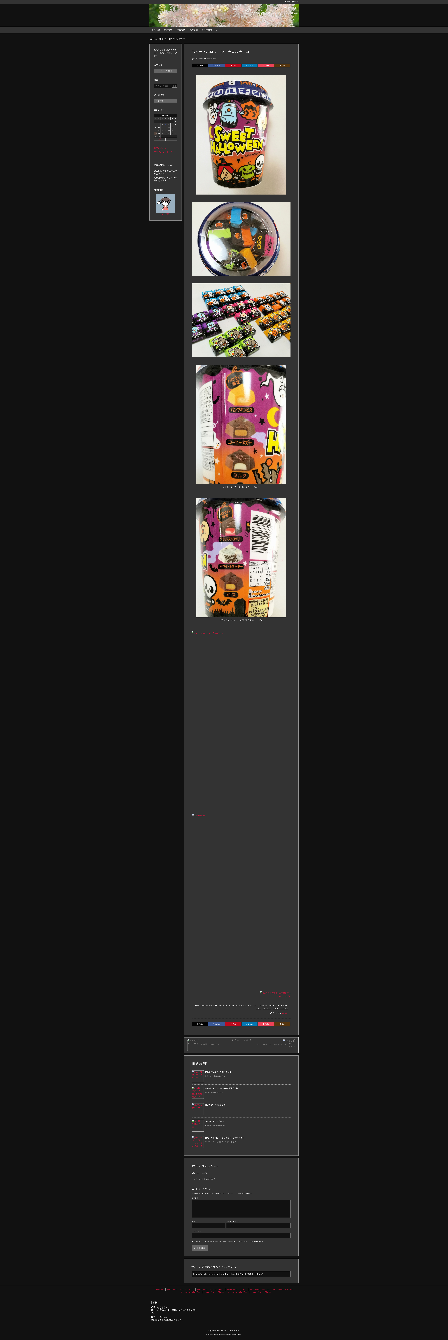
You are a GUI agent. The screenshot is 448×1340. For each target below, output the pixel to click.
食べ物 (163, 39)
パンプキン (267, 1008)
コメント (195, 1198)
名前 (194, 1221)
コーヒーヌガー (281, 1005)
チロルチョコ (241, 1005)
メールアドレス (232, 1221)
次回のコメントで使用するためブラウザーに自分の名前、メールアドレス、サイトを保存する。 (230, 1241)
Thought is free (236, 1334)
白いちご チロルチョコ (215, 1105)
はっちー (285, 1013)
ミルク (258, 1008)
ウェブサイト (197, 1231)
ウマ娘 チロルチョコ (214, 1121)
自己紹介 (165, 214)
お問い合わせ (160, 148)
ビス (256, 1005)
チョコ (250, 1005)
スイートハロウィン (280, 1008)
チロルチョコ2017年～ (178, 39)
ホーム (154, 39)
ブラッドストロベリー (226, 1005)
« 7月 (159, 139)
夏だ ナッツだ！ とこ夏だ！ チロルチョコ (224, 1137)
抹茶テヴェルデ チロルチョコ (218, 1072)
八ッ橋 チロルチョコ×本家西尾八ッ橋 (221, 1088)
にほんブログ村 (283, 996)
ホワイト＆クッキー (266, 1005)
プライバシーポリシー (164, 152)
